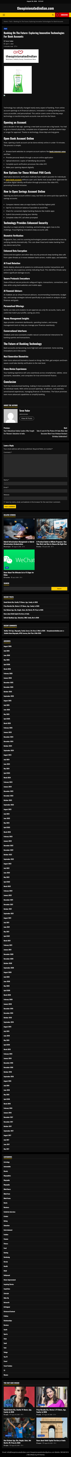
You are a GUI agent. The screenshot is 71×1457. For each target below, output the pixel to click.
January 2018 (7, 1113)
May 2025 (6, 714)
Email (6, 487)
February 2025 (8, 728)
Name (6, 480)
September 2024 (9, 750)
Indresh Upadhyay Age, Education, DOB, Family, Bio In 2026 (21, 618)
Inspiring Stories (9, 1284)
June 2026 (7, 655)
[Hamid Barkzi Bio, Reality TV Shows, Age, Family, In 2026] (19, 1397)
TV (4, 1370)
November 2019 (8, 1013)
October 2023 (8, 800)
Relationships (8, 1320)
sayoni (39, 1443)
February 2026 (8, 673)
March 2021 (7, 941)
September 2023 (9, 805)
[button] (4, 15)
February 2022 (8, 891)
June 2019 (7, 1036)
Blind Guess (7, 1189)
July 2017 (6, 1140)
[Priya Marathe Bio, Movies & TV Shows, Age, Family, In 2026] (51, 1397)
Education (7, 1225)
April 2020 (7, 990)
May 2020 (7, 986)
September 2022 (9, 859)
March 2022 (7, 886)
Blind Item (7, 1194)
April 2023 (7, 827)
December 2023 (8, 791)
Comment (8, 452)
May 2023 (6, 823)
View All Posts (26, 418)
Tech (5, 28)
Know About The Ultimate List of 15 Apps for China (19, 573)
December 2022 (8, 845)
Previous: (19, 431)
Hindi (5, 1271)
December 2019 (8, 1008)
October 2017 (8, 1126)
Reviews (6, 1325)
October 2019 (8, 1017)
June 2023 (7, 818)
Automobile (7, 1166)
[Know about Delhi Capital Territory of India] (51, 1428)
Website (6, 495)
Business (6, 1207)
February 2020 (8, 999)
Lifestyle (6, 1293)
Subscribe (64, 15)
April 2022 (7, 882)
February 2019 (8, 1054)
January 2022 (8, 895)
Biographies (7, 1176)
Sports (6, 1334)
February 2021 (8, 945)
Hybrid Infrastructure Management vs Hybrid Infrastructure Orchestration (19, 543)
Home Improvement (10, 1280)
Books (5, 1203)
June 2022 (7, 873)
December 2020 (8, 954)
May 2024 (6, 768)
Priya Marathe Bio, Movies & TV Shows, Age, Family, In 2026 (21, 606)
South (5, 1329)
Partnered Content (9, 1311)
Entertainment (8, 1230)
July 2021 (6, 922)
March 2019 (7, 1049)
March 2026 (7, 669)
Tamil (5, 1343)
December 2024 (8, 737)
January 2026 (8, 678)
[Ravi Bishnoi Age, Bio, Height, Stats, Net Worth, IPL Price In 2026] (19, 1428)
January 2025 (8, 732)
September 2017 (8, 1131)
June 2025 (7, 710)
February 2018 (8, 1108)
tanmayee (8, 546)
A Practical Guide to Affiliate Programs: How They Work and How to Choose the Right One (51, 543)
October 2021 (8, 909)
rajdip (6, 1414)
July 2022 (6, 868)
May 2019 (6, 1040)
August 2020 (7, 972)
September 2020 (9, 968)
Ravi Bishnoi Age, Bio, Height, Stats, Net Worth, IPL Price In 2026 (23, 610)
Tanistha (7, 577)
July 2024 (6, 759)
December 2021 (8, 900)
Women (6, 1375)
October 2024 (8, 746)
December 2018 (8, 1063)
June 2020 (7, 981)
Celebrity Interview (9, 1212)
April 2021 (7, 936)
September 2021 (9, 913)
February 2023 (8, 836)
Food (5, 1248)
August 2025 (7, 700)
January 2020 (8, 1004)
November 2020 (8, 959)
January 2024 (8, 787)
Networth (6, 1302)
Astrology (7, 1162)
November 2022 (8, 850)
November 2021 (8, 904)
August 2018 (7, 1081)
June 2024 (7, 764)
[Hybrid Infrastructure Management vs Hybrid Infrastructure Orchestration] (19, 529)
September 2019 (9, 1022)
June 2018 (7, 1090)
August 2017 (7, 1135)
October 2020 (8, 963)
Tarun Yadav (9, 41)
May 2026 (7, 660)
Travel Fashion (8, 1366)
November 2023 (8, 796)
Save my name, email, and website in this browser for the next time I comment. (33, 502)
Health (6, 1266)
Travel (5, 1361)
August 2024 (7, 755)
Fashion (6, 1234)
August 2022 (7, 864)
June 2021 (7, 927)
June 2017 (7, 1144)
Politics (6, 1316)
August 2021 (7, 918)
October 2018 (8, 1072)
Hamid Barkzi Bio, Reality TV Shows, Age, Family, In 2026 (21, 602)
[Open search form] (53, 15)
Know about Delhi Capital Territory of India (16, 614)
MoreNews (31, 1455)
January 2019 (8, 1058)
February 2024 (8, 782)
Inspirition (7, 1289)
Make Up (6, 1298)
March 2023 (7, 832)
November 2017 (8, 1122)
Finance (6, 1239)
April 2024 (7, 773)
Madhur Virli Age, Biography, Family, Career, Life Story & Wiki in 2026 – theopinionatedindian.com (33, 631)
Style (5, 1339)
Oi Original (7, 1307)
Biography (7, 1180)
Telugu (6, 1352)
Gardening (7, 1257)
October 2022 (8, 854)
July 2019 (6, 1031)
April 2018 (7, 1099)
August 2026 (7, 646)
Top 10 (5, 1357)
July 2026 (7, 651)
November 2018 (8, 1067)
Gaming (6, 1253)
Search (6, 583)
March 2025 (7, 723)
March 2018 (7, 1104)
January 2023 (8, 841)
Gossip (6, 1262)
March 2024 (7, 777)
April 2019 (7, 1045)
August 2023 (7, 809)
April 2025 (7, 719)
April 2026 (7, 664)
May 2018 (6, 1094)
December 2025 (8, 682)
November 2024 (8, 741)
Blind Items (7, 1198)
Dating (6, 1221)
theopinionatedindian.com (35, 8)
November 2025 (8, 687)
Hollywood (7, 1275)
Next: (52, 432)
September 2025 (9, 696)
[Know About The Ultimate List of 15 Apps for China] (19, 560)
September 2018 (9, 1076)
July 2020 (7, 977)
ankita (39, 546)
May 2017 (6, 1149)
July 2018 (6, 1085)
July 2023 (6, 814)
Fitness (6, 1243)
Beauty (6, 1171)
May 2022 (6, 877)
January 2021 (7, 950)
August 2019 (7, 1027)
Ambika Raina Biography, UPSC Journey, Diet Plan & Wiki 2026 (22, 633)
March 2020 (7, 995)
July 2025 (6, 705)
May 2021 (6, 931)
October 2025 (8, 691)
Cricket (6, 1216)
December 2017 (8, 1117)
